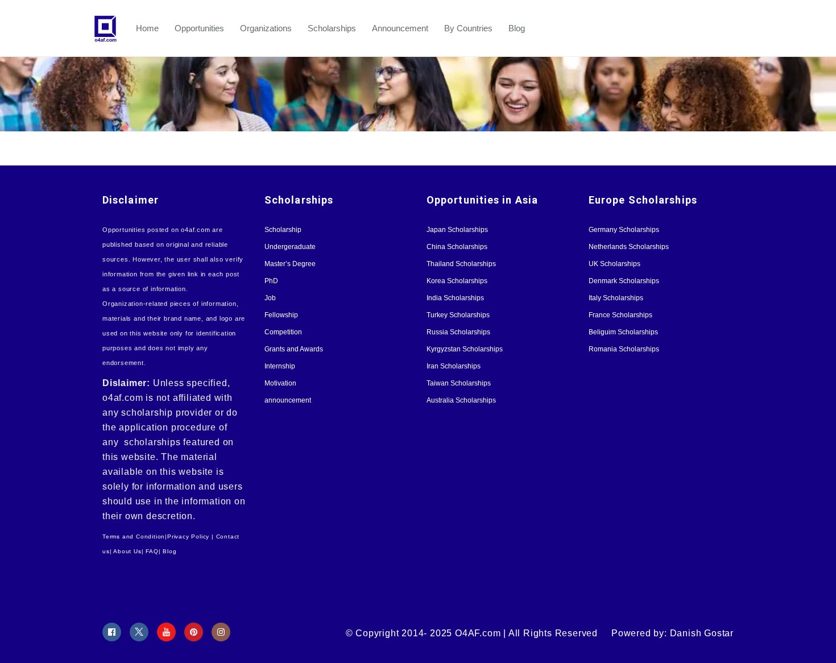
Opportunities (199, 28)
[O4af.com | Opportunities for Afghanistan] (111, 28)
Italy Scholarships (616, 298)
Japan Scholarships (457, 230)
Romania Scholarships (624, 349)
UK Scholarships (614, 264)
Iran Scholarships (454, 366)
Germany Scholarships (624, 230)
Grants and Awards (293, 349)
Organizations (266, 28)
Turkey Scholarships (458, 315)
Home (147, 28)
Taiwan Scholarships (459, 383)
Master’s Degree (290, 264)
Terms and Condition (133, 536)
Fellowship (281, 315)
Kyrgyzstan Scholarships (465, 349)
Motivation (280, 383)
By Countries (468, 28)
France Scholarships (620, 315)
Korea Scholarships (457, 281)
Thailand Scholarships (461, 264)
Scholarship (282, 230)
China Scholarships (457, 247)
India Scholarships (455, 298)
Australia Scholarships (461, 400)
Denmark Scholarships (624, 281)
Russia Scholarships (458, 332)
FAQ (152, 551)
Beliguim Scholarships (623, 332)
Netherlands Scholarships (629, 247)
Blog (516, 28)
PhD (271, 281)
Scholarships (332, 28)
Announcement (400, 28)
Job (270, 298)
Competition (283, 332)
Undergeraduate (290, 247)
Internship (279, 366)
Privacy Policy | (190, 536)
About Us (127, 551)
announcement (287, 400)
